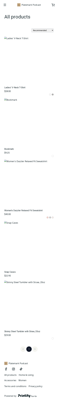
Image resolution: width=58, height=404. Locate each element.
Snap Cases (10, 272)
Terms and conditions (15, 386)
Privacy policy (35, 386)
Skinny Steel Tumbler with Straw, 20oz (22, 331)
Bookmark (9, 149)
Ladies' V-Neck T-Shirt (14, 87)
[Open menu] (5, 5)
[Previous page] (23, 349)
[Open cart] (53, 5)
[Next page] (35, 349)
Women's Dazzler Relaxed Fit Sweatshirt (23, 210)
